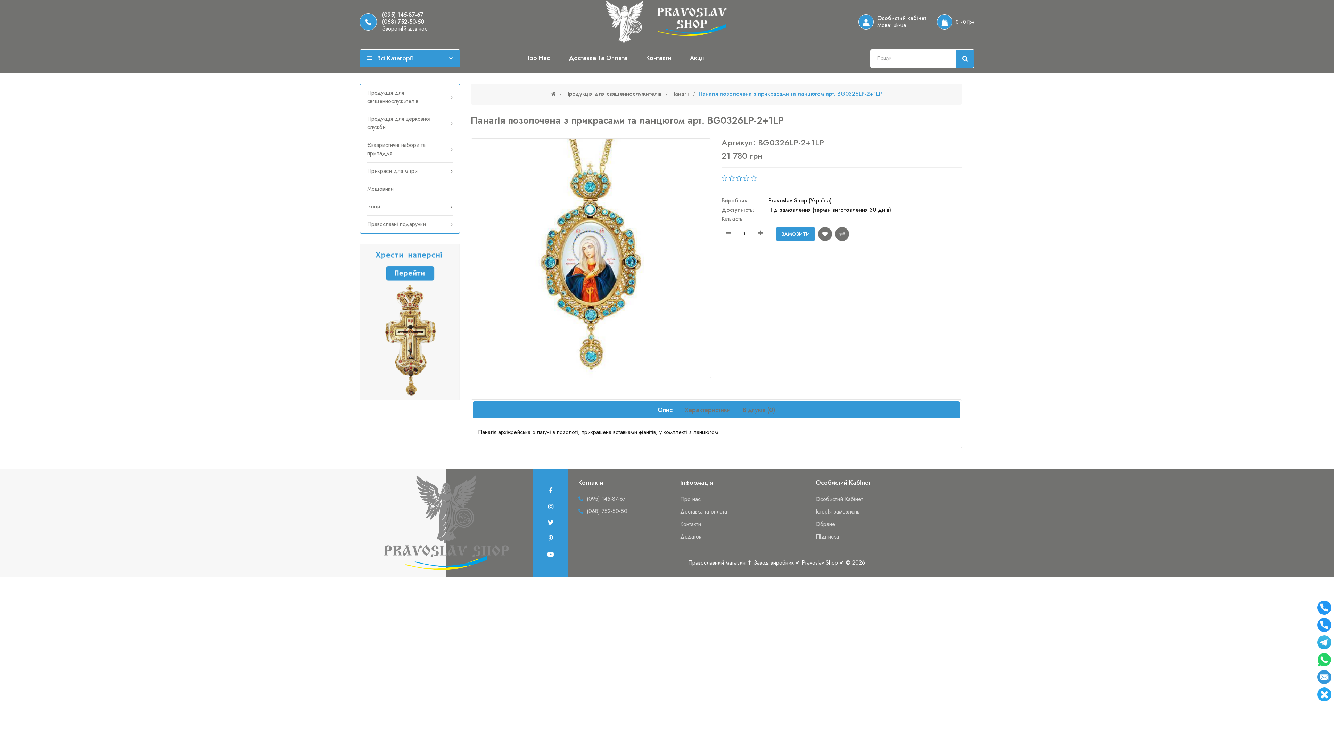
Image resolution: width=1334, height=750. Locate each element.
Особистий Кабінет (839, 499)
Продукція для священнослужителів (392, 97)
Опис (665, 410)
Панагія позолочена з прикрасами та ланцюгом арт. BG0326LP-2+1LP (790, 94)
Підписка (827, 537)
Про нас (537, 58)
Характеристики (708, 410)
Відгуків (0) (759, 410)
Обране (825, 524)
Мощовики (380, 189)
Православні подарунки (396, 224)
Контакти (658, 58)
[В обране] (825, 234)
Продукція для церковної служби (398, 123)
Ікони (373, 206)
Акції (697, 58)
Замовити (795, 234)
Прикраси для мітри (392, 171)
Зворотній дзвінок (404, 28)
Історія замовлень (837, 512)
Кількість (732, 219)
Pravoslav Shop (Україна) (800, 201)
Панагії (680, 94)
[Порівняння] (842, 234)
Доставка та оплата (598, 58)
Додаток (690, 537)
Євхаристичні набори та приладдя (396, 149)
